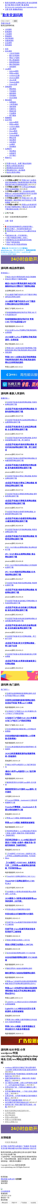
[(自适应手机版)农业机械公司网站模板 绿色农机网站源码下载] (21, 603)
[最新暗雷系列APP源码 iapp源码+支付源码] (21, 785)
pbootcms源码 (14, 78)
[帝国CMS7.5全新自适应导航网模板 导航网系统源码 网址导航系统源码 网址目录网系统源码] (21, 352)
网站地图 (11, 1148)
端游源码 (12, 93)
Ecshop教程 (13, 133)
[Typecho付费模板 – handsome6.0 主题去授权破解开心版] (21, 802)
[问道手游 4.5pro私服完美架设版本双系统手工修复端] (21, 924)
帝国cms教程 (14, 124)
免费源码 (12, 102)
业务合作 (11, 1179)
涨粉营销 (12, 107)
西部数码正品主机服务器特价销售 (19, 240)
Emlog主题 (13, 84)
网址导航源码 (14, 64)
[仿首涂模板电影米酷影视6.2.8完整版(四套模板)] (21, 731)
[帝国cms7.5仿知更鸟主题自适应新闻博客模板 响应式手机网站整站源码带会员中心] (21, 983)
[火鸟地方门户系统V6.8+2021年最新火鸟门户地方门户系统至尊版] (21, 713)
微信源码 (8, 100)
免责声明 (11, 1146)
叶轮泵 (7, 1142)
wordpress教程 (14, 126)
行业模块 (12, 113)
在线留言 (12, 153)
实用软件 (8, 149)
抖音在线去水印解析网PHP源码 (19, 914)
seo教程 (12, 144)
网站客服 (4, 1179)
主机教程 (12, 142)
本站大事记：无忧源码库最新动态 (19, 229)
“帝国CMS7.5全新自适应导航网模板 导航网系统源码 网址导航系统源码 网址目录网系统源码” (20, 182)
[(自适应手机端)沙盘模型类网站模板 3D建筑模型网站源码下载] (21, 514)
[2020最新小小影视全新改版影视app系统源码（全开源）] (21, 894)
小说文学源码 (14, 53)
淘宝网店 (12, 151)
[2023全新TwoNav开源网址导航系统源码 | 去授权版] (21, 332)
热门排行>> (5, 689)
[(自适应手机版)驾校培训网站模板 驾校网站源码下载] (21, 585)
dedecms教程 (13, 122)
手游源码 (12, 91)
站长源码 (8, 51)
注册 (6, 9)
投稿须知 (25, 1148)
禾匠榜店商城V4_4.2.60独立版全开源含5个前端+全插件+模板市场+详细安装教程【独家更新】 (20, 842)
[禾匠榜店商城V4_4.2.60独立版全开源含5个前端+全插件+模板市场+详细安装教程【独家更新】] (21, 835)
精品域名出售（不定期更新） (17, 235)
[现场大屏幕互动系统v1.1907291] (17, 940)
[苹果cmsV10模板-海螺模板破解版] (18, 818)
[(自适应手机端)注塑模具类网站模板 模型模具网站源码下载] (21, 496)
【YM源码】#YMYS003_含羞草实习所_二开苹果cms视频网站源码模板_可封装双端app (20, 865)
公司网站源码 (10, 1113)
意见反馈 (33, 1146)
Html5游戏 (13, 98)
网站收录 (14, 1142)
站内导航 (18, 1148)
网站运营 (12, 138)
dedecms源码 (13, 71)
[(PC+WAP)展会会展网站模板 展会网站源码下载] (21, 549)
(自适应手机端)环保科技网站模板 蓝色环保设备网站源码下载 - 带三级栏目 (21, 447)
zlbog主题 (12, 80)
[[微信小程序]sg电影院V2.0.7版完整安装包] (21, 767)
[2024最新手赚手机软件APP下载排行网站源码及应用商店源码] (21, 297)
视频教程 (8, 118)
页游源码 (12, 95)
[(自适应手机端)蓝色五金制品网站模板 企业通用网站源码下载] (21, 422)
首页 (6, 49)
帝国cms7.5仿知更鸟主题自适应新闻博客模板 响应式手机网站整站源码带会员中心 (21, 991)
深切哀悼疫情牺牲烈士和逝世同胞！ (19, 226)
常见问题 (4, 1148)
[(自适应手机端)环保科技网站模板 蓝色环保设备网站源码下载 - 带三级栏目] (21, 440)
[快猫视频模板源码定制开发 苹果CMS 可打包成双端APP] (21, 315)
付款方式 (33, 1148)
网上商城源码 (14, 60)
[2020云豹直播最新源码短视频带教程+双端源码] (21, 749)
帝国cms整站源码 (11, 1117)
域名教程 (12, 140)
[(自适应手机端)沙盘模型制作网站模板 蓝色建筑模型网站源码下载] (21, 460)
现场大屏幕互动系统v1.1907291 (19, 944)
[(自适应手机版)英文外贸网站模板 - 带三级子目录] (21, 638)
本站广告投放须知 (13, 242)
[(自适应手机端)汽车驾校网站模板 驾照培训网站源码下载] (21, 532)
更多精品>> (5, 273)
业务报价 (18, 1146)
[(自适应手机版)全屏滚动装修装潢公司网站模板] (21, 656)
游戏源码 (8, 87)
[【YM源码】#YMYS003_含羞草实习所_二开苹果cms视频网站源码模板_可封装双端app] (21, 858)
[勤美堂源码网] (12, 15)
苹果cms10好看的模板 (13, 1119)
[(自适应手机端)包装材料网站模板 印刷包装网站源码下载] (21, 404)
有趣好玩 (12, 109)
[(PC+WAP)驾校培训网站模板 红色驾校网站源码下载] (21, 567)
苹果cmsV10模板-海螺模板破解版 (20, 822)
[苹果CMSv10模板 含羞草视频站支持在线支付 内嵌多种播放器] (21, 1022)
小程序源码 (13, 104)
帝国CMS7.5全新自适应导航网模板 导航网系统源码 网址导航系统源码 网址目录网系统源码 (20, 360)
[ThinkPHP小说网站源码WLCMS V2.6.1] (20, 876)
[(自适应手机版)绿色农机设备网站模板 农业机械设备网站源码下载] (21, 621)
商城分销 (12, 111)
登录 (10, 9)
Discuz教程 (13, 131)
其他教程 (12, 146)
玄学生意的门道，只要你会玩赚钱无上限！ (21, 1087)
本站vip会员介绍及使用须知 (16, 244)
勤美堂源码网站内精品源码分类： (17, 1111)
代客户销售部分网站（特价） (17, 238)
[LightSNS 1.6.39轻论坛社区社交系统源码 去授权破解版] (21, 1004)
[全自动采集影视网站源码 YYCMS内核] (20, 953)
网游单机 (12, 89)
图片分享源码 (14, 55)
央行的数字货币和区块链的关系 (17, 1102)
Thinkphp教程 (14, 135)
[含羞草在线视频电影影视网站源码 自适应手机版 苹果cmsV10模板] (21, 696)
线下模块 (12, 115)
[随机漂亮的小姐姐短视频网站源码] (18, 968)
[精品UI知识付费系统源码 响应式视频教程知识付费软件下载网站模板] (21, 279)
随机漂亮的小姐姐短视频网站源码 (20, 973)
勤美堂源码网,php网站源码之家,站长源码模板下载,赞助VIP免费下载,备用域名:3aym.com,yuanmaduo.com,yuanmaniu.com (21, 5)
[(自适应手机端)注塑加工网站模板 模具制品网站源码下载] (21, 478)
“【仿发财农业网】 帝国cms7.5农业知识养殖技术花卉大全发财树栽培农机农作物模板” (21, 193)
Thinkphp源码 (14, 82)
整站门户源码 (14, 58)
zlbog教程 (12, 129)
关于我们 (12, 155)
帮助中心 (8, 158)
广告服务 (25, 1146)
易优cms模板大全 (11, 1122)
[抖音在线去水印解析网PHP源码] (17, 909)
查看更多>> (5, 398)
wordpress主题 (14, 75)
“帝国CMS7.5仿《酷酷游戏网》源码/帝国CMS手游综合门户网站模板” (20, 200)
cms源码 (8, 69)
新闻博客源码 (14, 62)
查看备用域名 (18, 9)
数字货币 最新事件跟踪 (13, 1100)
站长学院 (8, 120)
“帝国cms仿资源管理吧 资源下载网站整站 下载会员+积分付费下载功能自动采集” (21, 207)
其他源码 (12, 67)
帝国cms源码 (14, 73)
